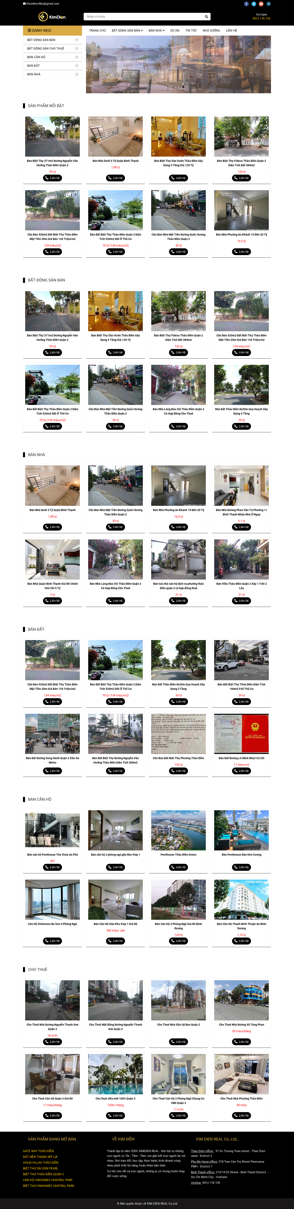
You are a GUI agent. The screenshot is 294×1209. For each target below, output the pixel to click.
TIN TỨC (191, 30)
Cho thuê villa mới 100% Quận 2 (115, 1098)
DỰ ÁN (174, 30)
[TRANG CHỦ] (52, 17)
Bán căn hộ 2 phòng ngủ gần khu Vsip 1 (115, 854)
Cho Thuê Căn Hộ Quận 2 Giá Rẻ (52, 1098)
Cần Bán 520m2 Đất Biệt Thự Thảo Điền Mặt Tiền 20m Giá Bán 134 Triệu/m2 (52, 237)
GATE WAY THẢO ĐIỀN (38, 1151)
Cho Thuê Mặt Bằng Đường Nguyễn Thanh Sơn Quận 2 (115, 1027)
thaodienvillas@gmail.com (42, 3)
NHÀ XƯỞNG (211, 30)
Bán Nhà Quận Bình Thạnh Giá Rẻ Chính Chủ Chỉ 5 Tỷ (52, 586)
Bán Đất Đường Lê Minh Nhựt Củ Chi (241, 758)
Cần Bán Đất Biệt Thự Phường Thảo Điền (178, 758)
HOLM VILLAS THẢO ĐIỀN (40, 1162)
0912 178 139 (261, 18)
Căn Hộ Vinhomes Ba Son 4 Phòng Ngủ (52, 924)
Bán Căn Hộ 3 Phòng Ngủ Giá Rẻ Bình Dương (178, 926)
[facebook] (247, 3)
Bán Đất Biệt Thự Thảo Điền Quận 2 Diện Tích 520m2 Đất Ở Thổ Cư (115, 237)
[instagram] (269, 3)
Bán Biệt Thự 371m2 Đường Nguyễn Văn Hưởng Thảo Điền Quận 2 (52, 163)
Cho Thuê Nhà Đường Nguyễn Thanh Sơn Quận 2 (52, 1027)
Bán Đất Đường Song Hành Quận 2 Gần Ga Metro (52, 760)
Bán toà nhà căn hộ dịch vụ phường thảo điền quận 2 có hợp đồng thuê (178, 586)
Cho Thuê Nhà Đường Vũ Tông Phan (241, 1024)
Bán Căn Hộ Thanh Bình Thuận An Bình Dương (241, 926)
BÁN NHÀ (33, 74)
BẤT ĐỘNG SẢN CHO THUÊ (45, 48)
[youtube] (262, 3)
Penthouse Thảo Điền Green (178, 854)
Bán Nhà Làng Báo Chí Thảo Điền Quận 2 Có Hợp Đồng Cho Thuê (178, 411)
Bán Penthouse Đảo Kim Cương (241, 854)
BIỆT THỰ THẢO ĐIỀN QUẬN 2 (43, 1174)
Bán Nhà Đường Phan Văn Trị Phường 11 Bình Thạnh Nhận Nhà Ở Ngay (241, 512)
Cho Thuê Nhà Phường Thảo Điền (241, 1098)
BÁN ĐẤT (33, 66)
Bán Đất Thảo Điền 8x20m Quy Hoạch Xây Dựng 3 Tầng (241, 411)
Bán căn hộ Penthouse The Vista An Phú (52, 854)
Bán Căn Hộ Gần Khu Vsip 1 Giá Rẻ (115, 924)
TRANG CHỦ (97, 30)
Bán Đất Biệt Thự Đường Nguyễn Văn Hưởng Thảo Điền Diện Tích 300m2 (115, 760)
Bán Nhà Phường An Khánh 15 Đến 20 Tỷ (241, 234)
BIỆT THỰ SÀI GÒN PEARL (40, 1168)
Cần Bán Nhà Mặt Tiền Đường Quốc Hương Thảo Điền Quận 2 (178, 237)
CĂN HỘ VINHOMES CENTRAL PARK (47, 1180)
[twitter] (255, 3)
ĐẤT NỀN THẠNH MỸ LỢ (40, 1157)
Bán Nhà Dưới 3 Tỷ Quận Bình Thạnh (116, 160)
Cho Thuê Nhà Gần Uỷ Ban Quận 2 (178, 1024)
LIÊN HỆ (231, 30)
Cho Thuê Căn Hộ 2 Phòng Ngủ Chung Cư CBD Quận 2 (178, 1101)
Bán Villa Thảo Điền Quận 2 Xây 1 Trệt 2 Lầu (241, 586)
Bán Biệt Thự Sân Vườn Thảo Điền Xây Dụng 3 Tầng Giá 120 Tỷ (178, 163)
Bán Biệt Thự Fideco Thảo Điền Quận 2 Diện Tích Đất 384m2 (241, 163)
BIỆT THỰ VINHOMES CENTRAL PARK (48, 1186)
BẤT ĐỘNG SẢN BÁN (41, 40)
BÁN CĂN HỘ (36, 57)
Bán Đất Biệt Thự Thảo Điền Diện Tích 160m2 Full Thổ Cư (241, 686)
